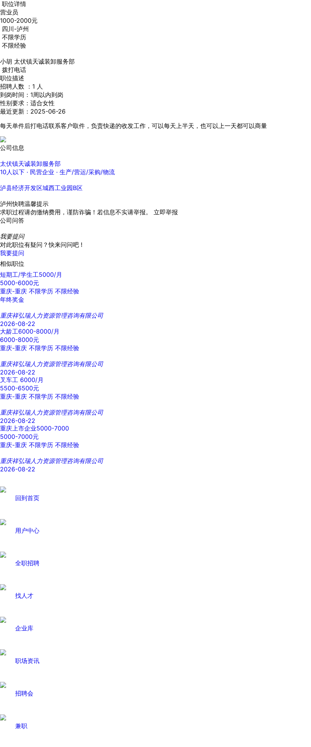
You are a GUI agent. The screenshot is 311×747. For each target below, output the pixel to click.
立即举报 (166, 212)
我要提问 (12, 253)
